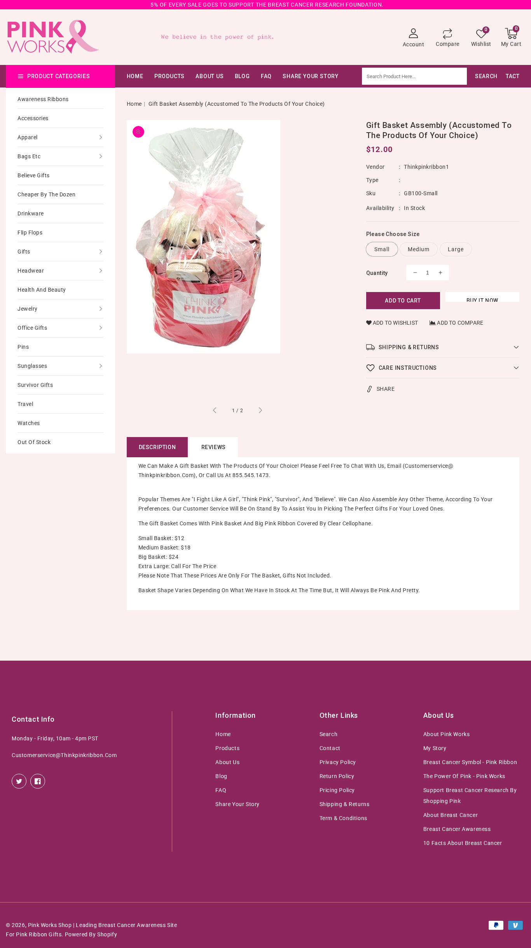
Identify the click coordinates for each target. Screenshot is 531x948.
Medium (419, 249)
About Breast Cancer (450, 815)
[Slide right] (260, 411)
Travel (25, 404)
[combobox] (434, 76)
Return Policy (337, 776)
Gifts (23, 251)
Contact (330, 748)
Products (169, 76)
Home (134, 104)
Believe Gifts (33, 175)
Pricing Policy (337, 790)
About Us (210, 76)
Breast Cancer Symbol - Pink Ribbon (470, 762)
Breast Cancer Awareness (457, 829)
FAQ (220, 790)
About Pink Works (446, 734)
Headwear (30, 271)
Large (456, 249)
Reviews (213, 447)
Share (386, 389)
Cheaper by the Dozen (46, 194)
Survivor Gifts (35, 385)
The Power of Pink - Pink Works (464, 776)
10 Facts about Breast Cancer (462, 843)
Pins (23, 347)
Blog (221, 776)
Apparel (27, 137)
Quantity (377, 273)
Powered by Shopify (91, 934)
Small (382, 249)
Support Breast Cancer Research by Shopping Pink (470, 795)
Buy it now (482, 299)
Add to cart (403, 300)
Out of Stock (34, 442)
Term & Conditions (343, 818)
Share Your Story (237, 804)
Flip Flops (29, 232)
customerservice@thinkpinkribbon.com (64, 755)
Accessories (33, 118)
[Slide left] (215, 411)
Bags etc (28, 156)
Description (157, 447)
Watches (28, 423)
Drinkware (30, 213)
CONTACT (507, 76)
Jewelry (27, 309)
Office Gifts (32, 328)
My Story (435, 748)
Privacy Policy (338, 762)
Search (329, 734)
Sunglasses (32, 366)
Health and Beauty (41, 290)
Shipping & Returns (345, 804)
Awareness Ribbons (43, 99)
